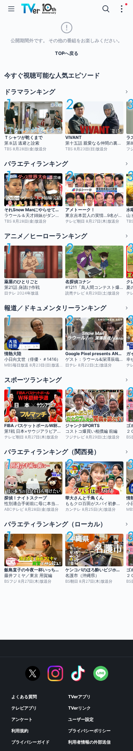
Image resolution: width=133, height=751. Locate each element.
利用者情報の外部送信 (89, 742)
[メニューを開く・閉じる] (121, 9)
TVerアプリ (79, 696)
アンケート (22, 719)
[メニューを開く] (11, 9)
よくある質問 (24, 696)
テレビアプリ (24, 708)
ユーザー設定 (81, 719)
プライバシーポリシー (89, 730)
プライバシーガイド (30, 742)
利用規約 (19, 730)
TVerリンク (79, 708)
